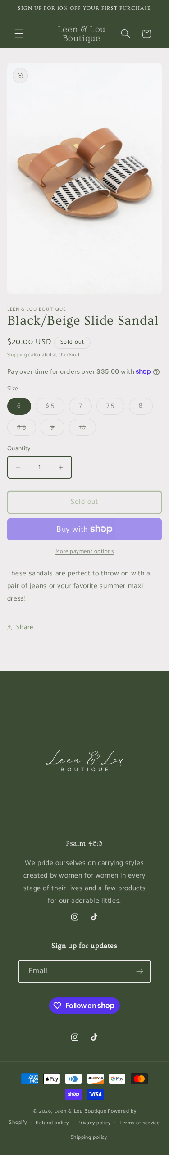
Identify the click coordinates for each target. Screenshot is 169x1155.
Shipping (17, 355)
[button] (19, 33)
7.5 (115, 407)
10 (87, 428)
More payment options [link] (84, 552)
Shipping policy (89, 1137)
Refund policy (52, 1123)
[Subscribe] (139, 971)
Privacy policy (94, 1123)
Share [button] (24, 627)
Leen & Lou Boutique (80, 1111)
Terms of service (139, 1123)
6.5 (55, 407)
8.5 (26, 428)
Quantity (18, 448)
